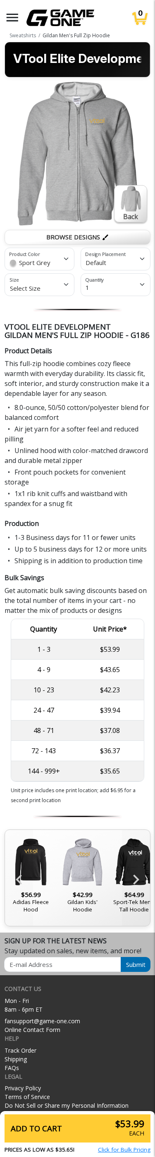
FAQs (12, 1068)
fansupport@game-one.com (42, 1021)
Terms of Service (27, 1097)
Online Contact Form (32, 1030)
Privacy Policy (23, 1088)
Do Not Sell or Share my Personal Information (67, 1105)
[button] (12, 17)
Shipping (16, 1059)
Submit (135, 964)
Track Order (20, 1050)
